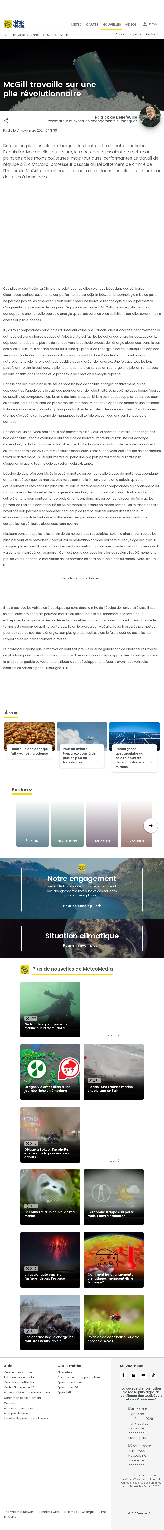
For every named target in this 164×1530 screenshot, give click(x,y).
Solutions (49, 35)
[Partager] (6, 121)
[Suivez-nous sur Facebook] (123, 1376)
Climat (34, 35)
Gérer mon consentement (22, 1398)
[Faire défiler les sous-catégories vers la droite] (151, 825)
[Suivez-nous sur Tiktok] (153, 1376)
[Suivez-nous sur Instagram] (133, 1376)
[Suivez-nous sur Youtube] (143, 1376)
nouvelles (19, 35)
